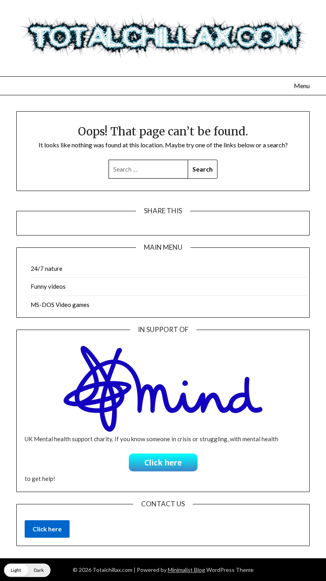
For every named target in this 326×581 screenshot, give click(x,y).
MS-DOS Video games (60, 304)
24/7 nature (46, 268)
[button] (27, 570)
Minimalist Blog (186, 569)
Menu (302, 85)
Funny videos (48, 286)
